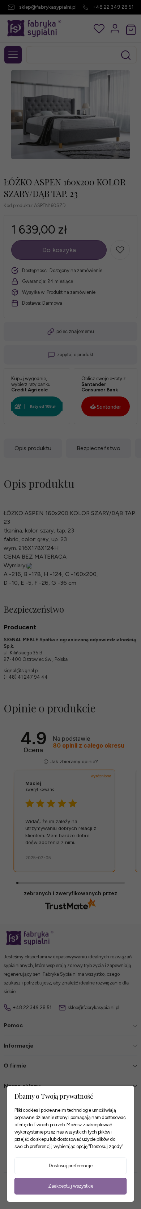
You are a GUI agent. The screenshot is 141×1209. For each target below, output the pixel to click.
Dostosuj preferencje (71, 1165)
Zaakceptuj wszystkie (70, 1186)
